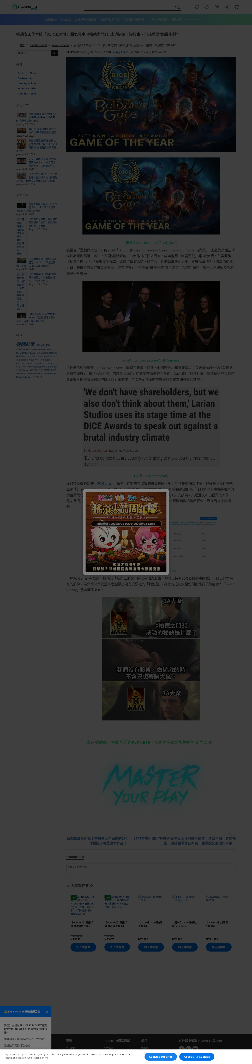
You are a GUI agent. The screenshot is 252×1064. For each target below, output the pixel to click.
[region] (126, 1056)
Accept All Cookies (197, 1057)
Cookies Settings (161, 1057)
